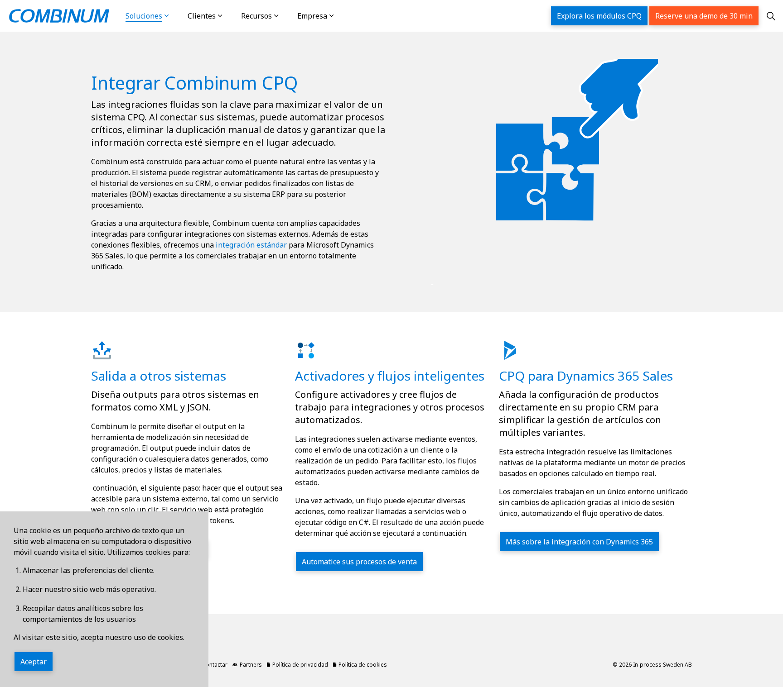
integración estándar (251, 245)
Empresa (312, 16)
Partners (251, 664)
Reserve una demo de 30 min (704, 16)
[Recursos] (285, 16)
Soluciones (144, 16)
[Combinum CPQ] (59, 16)
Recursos (256, 16)
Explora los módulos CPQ (599, 16)
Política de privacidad (300, 664)
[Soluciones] (175, 16)
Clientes (202, 16)
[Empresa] (340, 16)
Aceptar (33, 662)
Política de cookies (362, 664)
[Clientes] (229, 16)
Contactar (214, 664)
